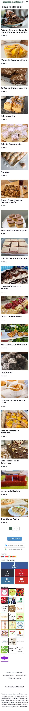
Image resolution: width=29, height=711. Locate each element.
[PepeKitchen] (12, 633)
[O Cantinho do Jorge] (4, 625)
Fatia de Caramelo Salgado (14, 230)
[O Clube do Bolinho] (12, 625)
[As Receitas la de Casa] (12, 592)
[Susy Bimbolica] (12, 641)
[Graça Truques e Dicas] (20, 608)
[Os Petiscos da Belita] (4, 633)
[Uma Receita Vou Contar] (4, 658)
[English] (2, 556)
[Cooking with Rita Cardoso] (12, 600)
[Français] (4, 556)
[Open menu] (27, 1)
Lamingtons (6, 372)
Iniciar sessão (16, 538)
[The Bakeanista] (20, 641)
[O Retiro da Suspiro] (20, 625)
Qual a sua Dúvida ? (20, 675)
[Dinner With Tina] (4, 608)
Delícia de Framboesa (11, 316)
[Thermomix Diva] (12, 649)
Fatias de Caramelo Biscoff (14, 344)
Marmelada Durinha (10, 491)
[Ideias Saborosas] (4, 617)
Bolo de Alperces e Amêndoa (10, 432)
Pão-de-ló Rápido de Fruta (14, 60)
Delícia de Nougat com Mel (14, 88)
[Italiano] (10, 556)
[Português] (12, 556)
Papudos (5, 172)
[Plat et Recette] (20, 633)
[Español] (15, 556)
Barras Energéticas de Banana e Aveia (11, 201)
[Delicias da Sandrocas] (20, 600)
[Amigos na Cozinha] (4, 592)
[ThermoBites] (4, 649)
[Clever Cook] (4, 600)
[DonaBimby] (12, 608)
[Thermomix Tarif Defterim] (20, 649)
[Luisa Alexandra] (12, 617)
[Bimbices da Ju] (20, 592)
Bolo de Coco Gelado (11, 144)
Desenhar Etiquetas (8, 675)
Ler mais (4, 35)
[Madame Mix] (20, 617)
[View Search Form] (23, 2)
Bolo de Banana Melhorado (14, 258)
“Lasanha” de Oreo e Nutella (11, 287)
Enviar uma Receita (18, 672)
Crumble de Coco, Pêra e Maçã (13, 401)
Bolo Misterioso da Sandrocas (10, 462)
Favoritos (8, 672)
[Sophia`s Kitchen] (4, 641)
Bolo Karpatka (8, 116)
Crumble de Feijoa (10, 519)
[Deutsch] (7, 556)
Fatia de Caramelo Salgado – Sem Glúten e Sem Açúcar (14, 31)
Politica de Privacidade (14, 678)
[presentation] (14, 18)
